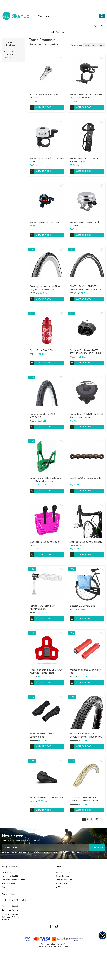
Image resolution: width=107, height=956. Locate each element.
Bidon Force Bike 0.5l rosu (43, 350)
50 (97, 819)
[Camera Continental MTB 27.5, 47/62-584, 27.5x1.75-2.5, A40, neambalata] (87, 328)
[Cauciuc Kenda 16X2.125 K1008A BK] (47, 392)
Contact (5, 887)
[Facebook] (50, 926)
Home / (46, 32)
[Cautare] (102, 16)
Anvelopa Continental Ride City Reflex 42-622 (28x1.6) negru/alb (45, 288)
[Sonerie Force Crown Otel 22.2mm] (87, 201)
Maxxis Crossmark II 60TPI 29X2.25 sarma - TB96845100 (86, 735)
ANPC (58, 887)
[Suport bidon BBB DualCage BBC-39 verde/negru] (47, 456)
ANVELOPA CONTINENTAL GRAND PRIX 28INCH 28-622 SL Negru (85, 288)
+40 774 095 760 (11, 906)
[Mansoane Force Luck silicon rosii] (87, 648)
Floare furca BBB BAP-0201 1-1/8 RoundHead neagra (87, 415)
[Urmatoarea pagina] (101, 819)
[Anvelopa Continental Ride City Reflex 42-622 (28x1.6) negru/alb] (47, 265)
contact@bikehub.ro (13, 910)
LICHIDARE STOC (11, 55)
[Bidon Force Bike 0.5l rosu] (47, 328)
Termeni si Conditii (10, 876)
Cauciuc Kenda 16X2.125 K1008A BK (43, 415)
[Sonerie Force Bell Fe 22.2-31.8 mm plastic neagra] (87, 73)
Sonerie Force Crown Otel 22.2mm (84, 224)
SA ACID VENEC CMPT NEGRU (46, 797)
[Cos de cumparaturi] (102, 26)
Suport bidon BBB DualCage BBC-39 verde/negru (45, 479)
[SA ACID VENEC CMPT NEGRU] (47, 776)
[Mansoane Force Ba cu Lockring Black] (47, 712)
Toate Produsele (57, 32)
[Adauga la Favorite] (61, 58)
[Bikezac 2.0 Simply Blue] (87, 584)
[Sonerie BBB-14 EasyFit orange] (47, 201)
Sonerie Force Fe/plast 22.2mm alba (47, 160)
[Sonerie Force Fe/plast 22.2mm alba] (47, 137)
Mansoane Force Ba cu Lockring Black (42, 735)
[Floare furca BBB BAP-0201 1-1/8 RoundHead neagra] (87, 392)
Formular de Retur (63, 883)
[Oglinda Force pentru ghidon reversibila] (87, 520)
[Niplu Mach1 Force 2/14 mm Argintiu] (47, 73)
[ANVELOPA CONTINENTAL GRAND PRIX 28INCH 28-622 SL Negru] (87, 265)
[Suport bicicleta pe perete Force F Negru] (87, 137)
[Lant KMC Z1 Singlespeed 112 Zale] (87, 456)
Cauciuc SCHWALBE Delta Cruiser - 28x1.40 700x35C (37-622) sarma (84, 799)
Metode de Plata (63, 872)
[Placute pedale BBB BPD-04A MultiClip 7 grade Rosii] (47, 648)
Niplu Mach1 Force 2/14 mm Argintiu (44, 96)
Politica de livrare (9, 883)
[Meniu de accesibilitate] (102, 935)
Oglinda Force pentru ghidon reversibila (86, 543)
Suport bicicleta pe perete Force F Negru (84, 160)
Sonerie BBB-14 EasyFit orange (46, 222)
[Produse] (4, 27)
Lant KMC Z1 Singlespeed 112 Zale (85, 479)
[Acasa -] (16, 16)
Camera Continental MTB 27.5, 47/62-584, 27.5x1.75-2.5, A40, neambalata (87, 352)
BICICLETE (8, 52)
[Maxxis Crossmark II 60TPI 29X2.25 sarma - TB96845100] (87, 712)
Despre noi (6, 872)
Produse (7, 58)
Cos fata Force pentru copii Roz (45, 543)
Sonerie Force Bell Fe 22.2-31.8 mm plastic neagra (86, 96)
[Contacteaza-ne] (95, 26)
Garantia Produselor (64, 880)
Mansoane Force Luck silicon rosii (85, 671)
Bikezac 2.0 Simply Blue (82, 605)
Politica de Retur (62, 876)
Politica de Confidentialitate (69, 852)
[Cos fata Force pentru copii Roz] (47, 520)
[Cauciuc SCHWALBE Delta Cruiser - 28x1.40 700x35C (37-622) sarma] (87, 776)
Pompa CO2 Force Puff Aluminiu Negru (42, 607)
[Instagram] (56, 926)
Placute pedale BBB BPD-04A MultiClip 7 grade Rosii (46, 671)
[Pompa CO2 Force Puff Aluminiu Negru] (47, 584)
